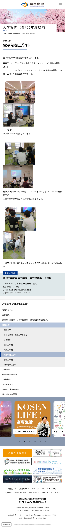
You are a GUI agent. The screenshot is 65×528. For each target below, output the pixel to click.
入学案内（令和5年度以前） (14, 33)
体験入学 (25, 33)
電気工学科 (8, 349)
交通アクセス (24, 488)
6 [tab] (46, 441)
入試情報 (6, 369)
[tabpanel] (32, 419)
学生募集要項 (7, 384)
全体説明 (7, 340)
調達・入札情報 (20, 492)
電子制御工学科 (10, 354)
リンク (57, 492)
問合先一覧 (12, 488)
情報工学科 (8, 359)
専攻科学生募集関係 (10, 389)
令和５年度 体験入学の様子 (15, 335)
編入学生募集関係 (9, 394)
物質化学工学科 (10, 364)
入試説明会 (6, 379)
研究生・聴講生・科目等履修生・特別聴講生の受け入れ (25, 320)
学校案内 (6, 315)
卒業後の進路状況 (9, 374)
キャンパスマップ (44, 488)
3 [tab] (30, 441)
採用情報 (8, 492)
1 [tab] (19, 441)
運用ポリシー (47, 492)
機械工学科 (8, 344)
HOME (4, 33)
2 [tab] (24, 441)
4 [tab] (35, 441)
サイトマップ (34, 492)
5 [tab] (40, 441)
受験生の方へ (7, 310)
